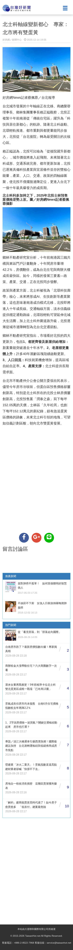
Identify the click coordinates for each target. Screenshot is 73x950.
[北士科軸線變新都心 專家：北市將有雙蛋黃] (24, 538)
